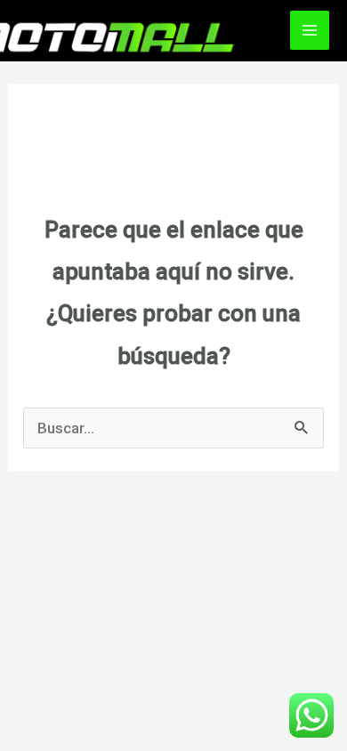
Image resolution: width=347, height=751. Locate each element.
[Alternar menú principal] (309, 30)
